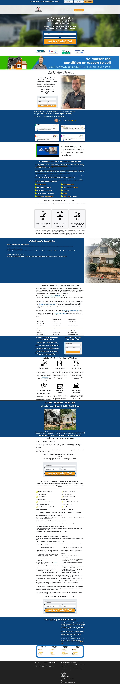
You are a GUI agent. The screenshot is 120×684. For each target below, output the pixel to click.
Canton (40, 654)
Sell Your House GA (38, 662)
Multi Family (75, 654)
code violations (54, 165)
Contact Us (46, 662)
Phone (51, 35)
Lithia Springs (64, 650)
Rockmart (63, 654)
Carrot (74, 682)
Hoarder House (49, 196)
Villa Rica (75, 650)
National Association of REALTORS (52, 295)
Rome (63, 655)
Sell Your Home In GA (79, 10)
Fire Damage (74, 187)
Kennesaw (64, 649)
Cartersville (53, 650)
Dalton (52, 653)
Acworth (40, 649)
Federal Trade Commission (61, 313)
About (43, 662)
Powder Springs (65, 653)
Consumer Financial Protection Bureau (47, 304)
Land (74, 653)
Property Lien (66, 196)
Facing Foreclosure (41, 184)
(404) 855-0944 (80, 3)
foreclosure (39, 165)
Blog (55, 662)
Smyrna (74, 649)
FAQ (49, 662)
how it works (45, 377)
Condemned (40, 196)
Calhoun (40, 653)
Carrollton (52, 649)
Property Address (60, 32)
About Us (55, 562)
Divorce (65, 193)
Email (68, 35)
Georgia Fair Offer (63, 672)
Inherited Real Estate (68, 184)
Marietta (63, 652)
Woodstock (75, 652)
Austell (40, 650)
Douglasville (53, 654)
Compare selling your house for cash (70, 310)
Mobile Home (75, 655)
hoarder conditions (62, 165)
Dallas (52, 652)
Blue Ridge (41, 652)
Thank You (52, 662)
